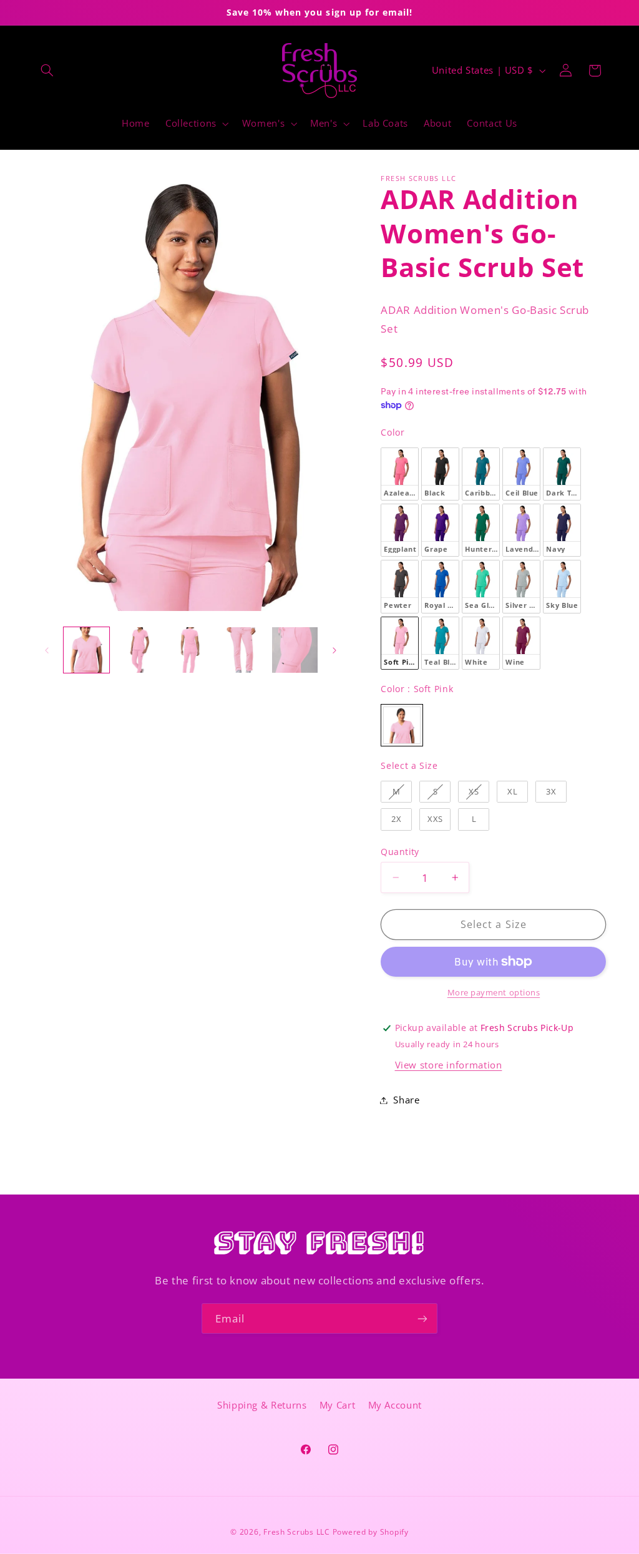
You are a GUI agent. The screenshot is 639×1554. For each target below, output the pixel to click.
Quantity (400, 852)
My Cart (337, 1405)
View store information (448, 1064)
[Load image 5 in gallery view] (295, 650)
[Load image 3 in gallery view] (190, 650)
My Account (395, 1405)
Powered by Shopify (371, 1532)
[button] (47, 70)
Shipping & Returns (261, 1405)
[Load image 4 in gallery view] (242, 650)
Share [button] (406, 1099)
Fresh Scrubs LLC (296, 1532)
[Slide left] (47, 650)
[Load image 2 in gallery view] (138, 650)
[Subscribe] (422, 1318)
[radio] (400, 474)
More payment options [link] (493, 992)
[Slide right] (334, 650)
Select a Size (409, 765)
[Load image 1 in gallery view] (86, 650)
